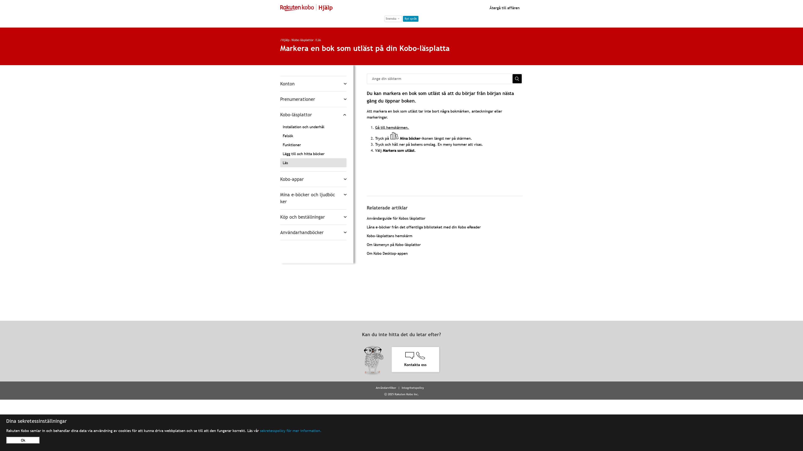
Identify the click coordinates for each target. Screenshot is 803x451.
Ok (23, 440)
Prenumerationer (297, 99)
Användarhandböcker (302, 232)
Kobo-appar (292, 179)
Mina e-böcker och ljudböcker (307, 198)
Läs (318, 40)
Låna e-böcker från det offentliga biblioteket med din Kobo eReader (424, 227)
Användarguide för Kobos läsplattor (396, 218)
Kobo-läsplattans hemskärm (389, 235)
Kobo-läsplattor (303, 40)
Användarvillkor (386, 388)
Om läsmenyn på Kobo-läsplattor (394, 244)
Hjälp (285, 40)
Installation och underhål (303, 126)
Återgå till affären (504, 7)
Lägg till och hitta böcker (304, 153)
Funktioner (292, 144)
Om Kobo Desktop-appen (387, 253)
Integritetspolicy (413, 388)
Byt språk (411, 18)
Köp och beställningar (302, 217)
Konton (287, 84)
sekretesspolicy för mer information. (291, 430)
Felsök (288, 135)
